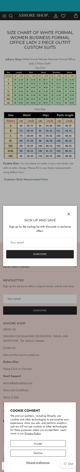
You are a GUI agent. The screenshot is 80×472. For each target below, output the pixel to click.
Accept (38, 443)
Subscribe (40, 254)
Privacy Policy (33, 433)
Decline (38, 453)
